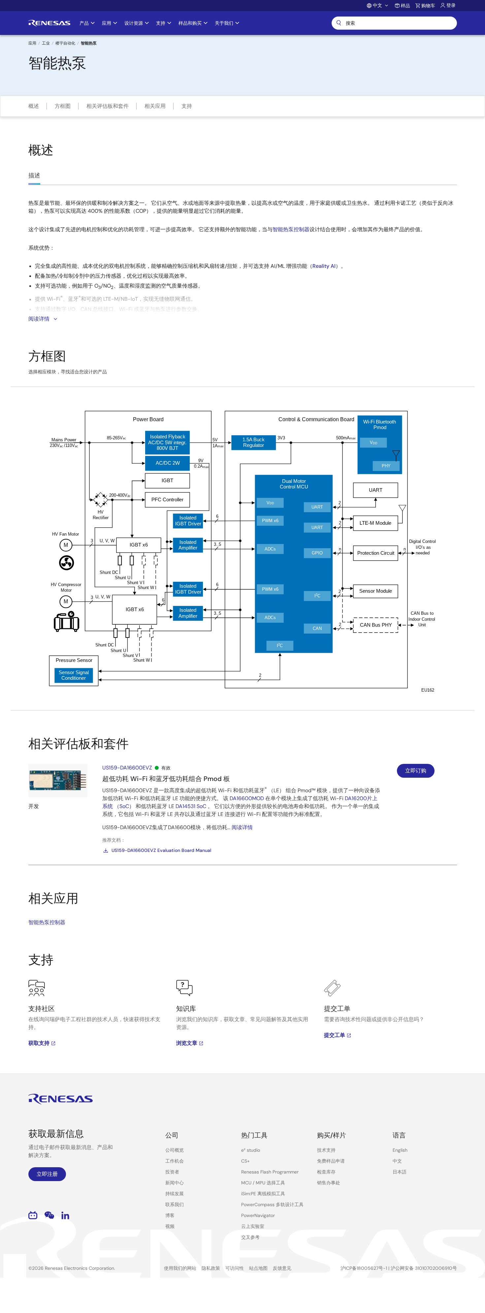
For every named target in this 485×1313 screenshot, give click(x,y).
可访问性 (234, 1268)
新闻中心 (174, 1183)
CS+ (245, 1161)
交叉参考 (250, 1237)
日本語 (399, 1172)
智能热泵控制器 (291, 229)
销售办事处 (328, 1183)
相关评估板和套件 (107, 106)
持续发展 (174, 1194)
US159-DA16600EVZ (127, 767)
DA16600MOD (247, 798)
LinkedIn (65, 1215)
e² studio (250, 1150)
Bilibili (32, 1215)
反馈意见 (282, 1268)
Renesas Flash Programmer (270, 1172)
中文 (397, 1161)
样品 (405, 5)
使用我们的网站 (180, 1268)
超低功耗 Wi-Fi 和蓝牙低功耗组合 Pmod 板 (166, 778)
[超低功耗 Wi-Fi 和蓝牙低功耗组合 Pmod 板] (57, 780)
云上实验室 (252, 1226)
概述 (33, 106)
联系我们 (174, 1204)
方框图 (63, 106)
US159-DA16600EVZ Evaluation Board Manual (161, 850)
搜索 (394, 23)
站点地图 (258, 1268)
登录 (451, 5)
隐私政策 (211, 1268)
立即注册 (47, 1174)
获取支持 (38, 1043)
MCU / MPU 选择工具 (263, 1183)
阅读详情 (242, 827)
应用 (32, 43)
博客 (170, 1215)
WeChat (49, 1215)
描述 (34, 175)
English (400, 1150)
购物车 (428, 5)
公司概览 (174, 1150)
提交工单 (334, 1035)
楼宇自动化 (65, 43)
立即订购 (415, 770)
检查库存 (326, 1172)
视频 (170, 1226)
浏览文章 (186, 1043)
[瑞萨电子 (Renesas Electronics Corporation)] (49, 23)
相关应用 (155, 106)
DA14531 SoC (191, 806)
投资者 (172, 1172)
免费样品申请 (331, 1161)
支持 (186, 106)
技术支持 (326, 1150)
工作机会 (174, 1161)
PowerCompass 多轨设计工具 (272, 1204)
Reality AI (324, 266)
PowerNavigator (258, 1215)
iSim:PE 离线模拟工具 (263, 1194)
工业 (46, 43)
